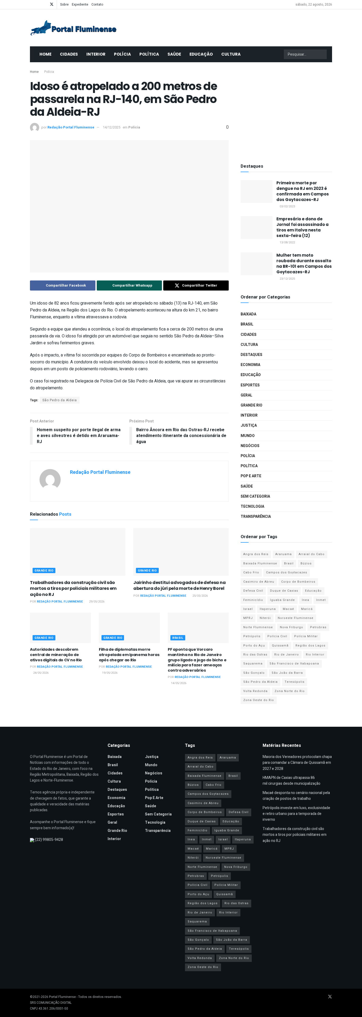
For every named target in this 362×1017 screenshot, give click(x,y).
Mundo (248, 436)
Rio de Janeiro (286, 654)
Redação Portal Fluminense (70, 127)
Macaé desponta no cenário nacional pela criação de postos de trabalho (296, 795)
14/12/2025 (111, 127)
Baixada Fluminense (260, 563)
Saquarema (253, 663)
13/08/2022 (287, 242)
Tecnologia (252, 506)
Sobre (64, 4)
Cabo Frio (251, 572)
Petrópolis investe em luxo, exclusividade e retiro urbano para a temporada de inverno (296, 814)
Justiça (249, 425)
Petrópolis (252, 636)
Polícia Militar (306, 636)
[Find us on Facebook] (31, 4)
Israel (248, 609)
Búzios (306, 563)
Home (45, 54)
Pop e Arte (251, 476)
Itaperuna (268, 609)
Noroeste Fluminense (296, 618)
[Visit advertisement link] (286, 111)
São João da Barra (287, 673)
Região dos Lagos (310, 645)
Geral (246, 395)
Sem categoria (255, 496)
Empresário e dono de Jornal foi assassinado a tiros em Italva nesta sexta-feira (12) (302, 227)
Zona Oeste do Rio (258, 700)
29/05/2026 (96, 601)
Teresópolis (294, 682)
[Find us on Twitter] (52, 4)
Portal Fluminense (62, 996)
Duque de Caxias (284, 590)
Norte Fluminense (258, 627)
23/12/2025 (287, 278)
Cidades (69, 54)
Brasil (177, 638)
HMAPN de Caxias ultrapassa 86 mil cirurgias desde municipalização (291, 780)
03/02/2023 (287, 206)
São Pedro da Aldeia (59, 400)
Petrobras (318, 627)
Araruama (283, 554)
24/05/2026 (40, 673)
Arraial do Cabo (312, 554)
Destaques (251, 355)
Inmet (321, 600)
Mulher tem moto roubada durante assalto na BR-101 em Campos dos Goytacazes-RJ (304, 263)
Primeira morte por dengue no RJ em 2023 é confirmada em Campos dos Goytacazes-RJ (302, 191)
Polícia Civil (277, 636)
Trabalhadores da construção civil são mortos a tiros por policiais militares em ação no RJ (73, 588)
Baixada (248, 314)
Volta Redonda (255, 691)
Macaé (288, 609)
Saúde (174, 54)
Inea (305, 600)
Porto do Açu (254, 645)
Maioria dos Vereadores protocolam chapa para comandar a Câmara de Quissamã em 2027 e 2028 (297, 762)
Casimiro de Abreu (258, 581)
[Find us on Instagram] (44, 4)
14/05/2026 (178, 683)
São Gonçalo (254, 673)
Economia (250, 365)
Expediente (80, 4)
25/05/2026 (200, 596)
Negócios (250, 446)
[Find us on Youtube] (38, 4)
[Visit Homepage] (73, 28)
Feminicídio (253, 600)
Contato (97, 4)
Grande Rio (44, 570)
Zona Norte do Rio (290, 691)
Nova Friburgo (291, 627)
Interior (95, 54)
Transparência (256, 516)
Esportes (250, 385)
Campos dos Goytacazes (286, 572)
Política (149, 54)
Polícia (122, 54)
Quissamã (280, 645)
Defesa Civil (253, 590)
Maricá (307, 609)
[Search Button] (322, 54)
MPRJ (248, 618)
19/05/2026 (109, 673)
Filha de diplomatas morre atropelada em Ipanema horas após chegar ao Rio (129, 654)
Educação (201, 54)
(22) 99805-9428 (49, 839)
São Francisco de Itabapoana (294, 663)
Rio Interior (315, 654)
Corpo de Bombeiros (298, 581)
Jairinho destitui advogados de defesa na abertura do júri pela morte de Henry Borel (179, 585)
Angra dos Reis (255, 554)
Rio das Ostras (255, 654)
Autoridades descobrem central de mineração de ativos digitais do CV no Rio (56, 654)
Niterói (265, 618)
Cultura (231, 54)
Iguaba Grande (282, 600)
